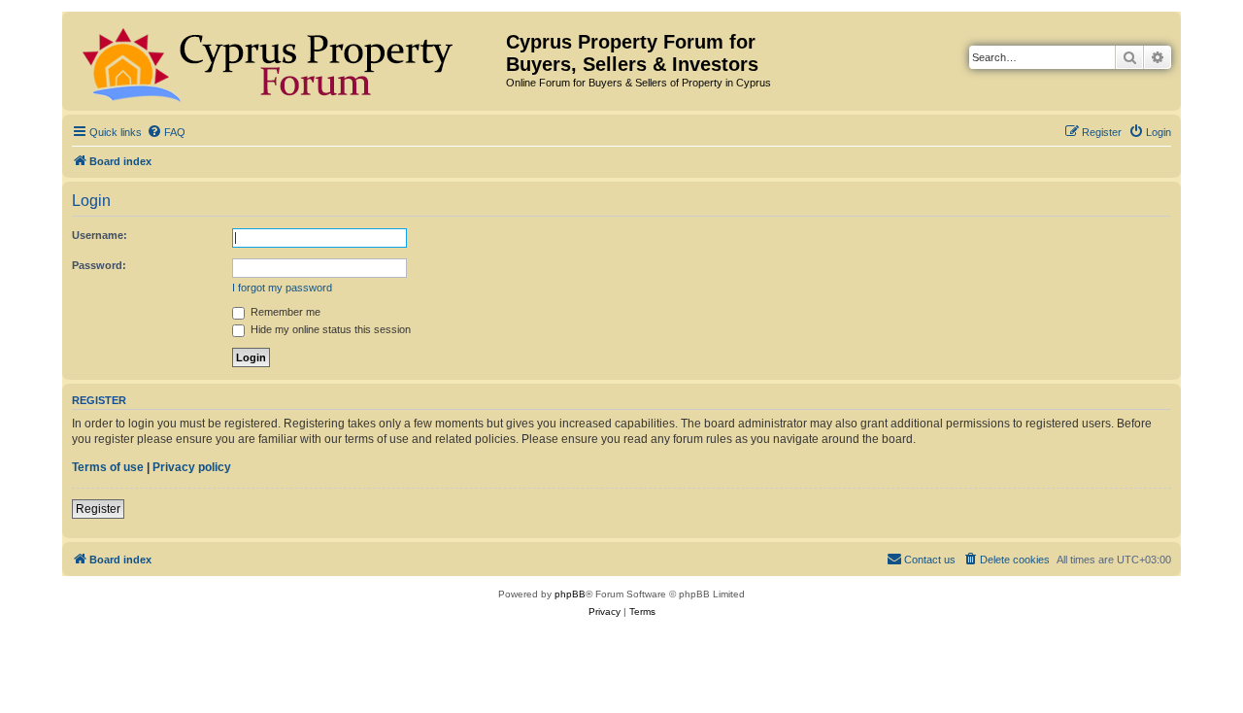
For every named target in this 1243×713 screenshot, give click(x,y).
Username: (99, 235)
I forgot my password (282, 287)
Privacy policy (191, 467)
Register (98, 509)
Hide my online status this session (329, 329)
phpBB (570, 594)
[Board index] (286, 61)
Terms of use (108, 467)
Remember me (284, 312)
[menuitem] (166, 132)
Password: (99, 265)
